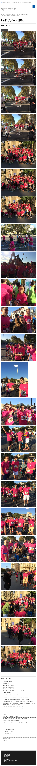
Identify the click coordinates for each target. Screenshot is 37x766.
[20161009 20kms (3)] (19, 576)
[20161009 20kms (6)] (19, 493)
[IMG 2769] (19, 99)
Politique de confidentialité (10, 760)
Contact (6, 756)
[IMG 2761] (19, 209)
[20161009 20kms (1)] (19, 631)
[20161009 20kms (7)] (19, 466)
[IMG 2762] (19, 658)
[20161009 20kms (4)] (19, 548)
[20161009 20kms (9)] (19, 411)
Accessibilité (7, 755)
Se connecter (7, 759)
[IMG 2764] (19, 154)
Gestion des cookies (9, 761)
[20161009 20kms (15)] (19, 237)
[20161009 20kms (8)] (19, 438)
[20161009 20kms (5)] (19, 521)
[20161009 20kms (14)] (19, 264)
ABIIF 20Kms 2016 (5, 15)
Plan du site (7, 754)
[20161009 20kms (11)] (19, 347)
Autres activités (16, 14)
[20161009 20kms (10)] (14, 379)
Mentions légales (8, 757)
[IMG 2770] (19, 72)
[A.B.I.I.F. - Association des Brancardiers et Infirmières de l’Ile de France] (17, 2)
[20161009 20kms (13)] (19, 292)
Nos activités (8, 14)
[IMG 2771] (19, 44)
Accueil (2, 14)
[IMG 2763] (19, 182)
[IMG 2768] (19, 127)
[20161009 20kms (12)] (19, 319)
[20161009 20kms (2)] (19, 603)
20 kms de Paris (24, 14)
